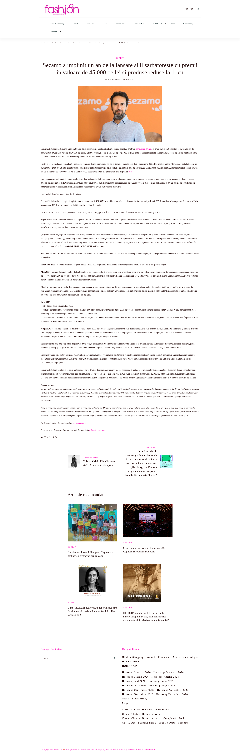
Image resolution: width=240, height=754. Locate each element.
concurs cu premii (143, 148)
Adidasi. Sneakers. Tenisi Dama (150, 709)
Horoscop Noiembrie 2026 (137, 694)
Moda (105, 24)
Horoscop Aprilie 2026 (165, 676)
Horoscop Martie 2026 (135, 676)
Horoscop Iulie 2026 (134, 685)
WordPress (132, 749)
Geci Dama (128, 722)
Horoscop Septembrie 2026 (138, 689)
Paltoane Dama (147, 722)
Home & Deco (139, 24)
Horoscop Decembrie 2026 (172, 694)
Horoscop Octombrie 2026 (172, 689)
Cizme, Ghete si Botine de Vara (141, 713)
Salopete (183, 722)
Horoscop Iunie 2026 (160, 681)
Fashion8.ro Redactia (112, 80)
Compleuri (169, 718)
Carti (125, 709)
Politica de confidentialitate (145, 749)
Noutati (75, 24)
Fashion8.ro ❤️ (59, 749)
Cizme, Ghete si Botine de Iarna (141, 718)
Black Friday (188, 24)
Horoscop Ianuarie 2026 (136, 672)
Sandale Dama (167, 722)
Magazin (54, 32)
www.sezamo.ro (79, 422)
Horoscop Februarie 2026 (168, 672)
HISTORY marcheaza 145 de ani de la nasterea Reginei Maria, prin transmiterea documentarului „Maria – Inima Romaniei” (146, 616)
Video (172, 24)
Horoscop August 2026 (162, 685)
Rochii (183, 718)
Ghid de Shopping (57, 24)
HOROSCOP (157, 24)
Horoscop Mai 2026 (134, 681)
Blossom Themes (112, 749)
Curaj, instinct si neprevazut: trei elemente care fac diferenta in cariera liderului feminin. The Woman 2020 (92, 611)
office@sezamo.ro (97, 429)
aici (130, 171)
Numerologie (120, 24)
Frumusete (90, 24)
